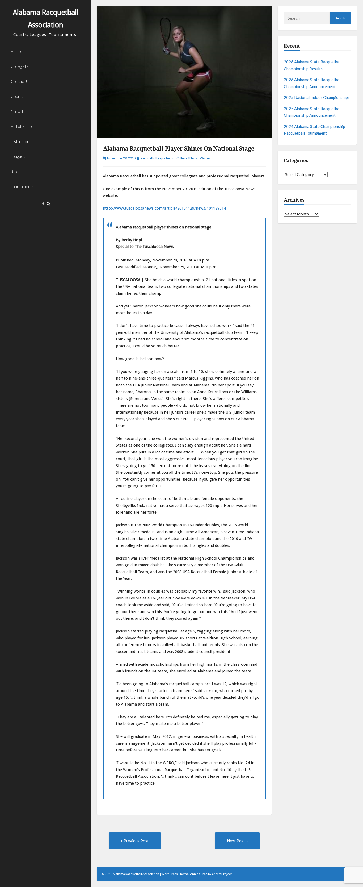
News (193, 158)
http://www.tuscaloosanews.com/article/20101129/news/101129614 (164, 208)
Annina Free (199, 874)
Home (16, 51)
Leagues (18, 156)
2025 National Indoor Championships (317, 97)
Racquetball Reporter (155, 158)
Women (206, 158)
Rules (15, 171)
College (181, 158)
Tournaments (22, 186)
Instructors (21, 141)
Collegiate (20, 66)
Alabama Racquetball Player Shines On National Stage (178, 148)
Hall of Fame (21, 126)
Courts (17, 96)
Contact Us (21, 81)
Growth (17, 111)
